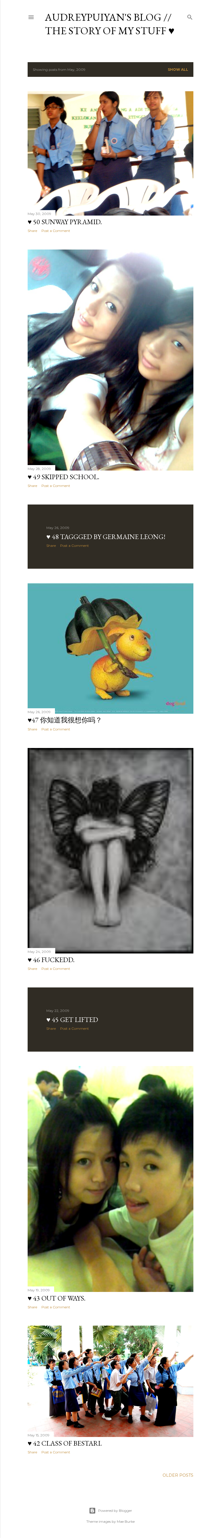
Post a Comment (55, 231)
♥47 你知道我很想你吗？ (65, 719)
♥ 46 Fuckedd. (51, 959)
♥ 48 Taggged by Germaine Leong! (105, 536)
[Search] (189, 16)
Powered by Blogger (115, 1510)
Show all (178, 69)
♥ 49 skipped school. (63, 476)
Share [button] (32, 231)
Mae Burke (126, 1521)
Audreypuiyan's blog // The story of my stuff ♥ (109, 23)
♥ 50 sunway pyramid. (65, 221)
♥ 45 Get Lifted (72, 1019)
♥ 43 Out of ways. (56, 1298)
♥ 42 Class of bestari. (65, 1443)
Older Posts (178, 1475)
